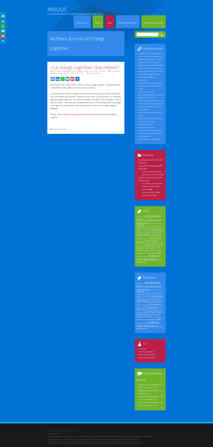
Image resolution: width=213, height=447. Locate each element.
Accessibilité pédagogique (149, 221)
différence (140, 236)
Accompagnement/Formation (149, 160)
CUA (162, 234)
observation (146, 243)
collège (148, 232)
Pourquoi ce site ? (82, 23)
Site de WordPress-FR (146, 357)
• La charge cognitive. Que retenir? (84, 67)
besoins (148, 228)
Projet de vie (141, 253)
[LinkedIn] (2, 21)
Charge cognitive (63, 73)
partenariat (150, 245)
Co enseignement (155, 230)
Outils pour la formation (97, 71)
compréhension (144, 233)
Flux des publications (146, 352)
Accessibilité (149, 218)
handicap (141, 241)
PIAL (146, 250)
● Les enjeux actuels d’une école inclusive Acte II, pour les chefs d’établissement (150, 133)
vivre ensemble (142, 256)
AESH (140, 226)
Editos (140, 163)
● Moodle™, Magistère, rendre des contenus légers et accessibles (149, 77)
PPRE (151, 250)
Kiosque (145, 189)
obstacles (155, 243)
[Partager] (2, 40)
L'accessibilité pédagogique (61, 71)
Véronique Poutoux (94, 73)
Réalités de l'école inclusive (148, 177)
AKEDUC (57, 9)
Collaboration (141, 232)
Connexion (142, 349)
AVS (143, 228)
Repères (98, 23)
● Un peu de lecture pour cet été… (151, 71)
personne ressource (148, 248)
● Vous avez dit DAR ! (146, 92)
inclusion (151, 241)
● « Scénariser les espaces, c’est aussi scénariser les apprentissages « (150, 86)
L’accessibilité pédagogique (153, 23)
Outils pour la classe (82, 71)
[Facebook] (2, 16)
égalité (160, 260)
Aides (146, 226)
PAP (142, 246)
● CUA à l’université (145, 124)
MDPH (139, 243)
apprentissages (153, 226)
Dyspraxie (144, 239)
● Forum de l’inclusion (146, 127)
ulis (158, 253)
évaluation (142, 262)
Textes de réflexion (149, 192)
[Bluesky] (2, 31)
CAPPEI (144, 230)
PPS (155, 250)
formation (155, 238)
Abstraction (140, 217)
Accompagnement (157, 223)
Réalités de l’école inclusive (127, 23)
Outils (110, 23)
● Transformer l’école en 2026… (150, 139)
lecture (160, 241)
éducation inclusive (148, 257)
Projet (159, 250)
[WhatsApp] (2, 26)
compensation (156, 232)
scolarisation (151, 253)
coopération (156, 234)
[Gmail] (2, 35)
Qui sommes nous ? (54, 434)
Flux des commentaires (147, 355)
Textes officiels (147, 195)
